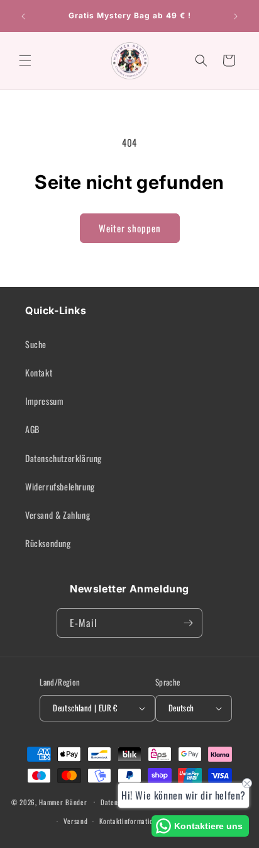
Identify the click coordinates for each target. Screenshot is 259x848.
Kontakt (38, 372)
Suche (36, 344)
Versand (75, 821)
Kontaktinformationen (131, 821)
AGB (32, 429)
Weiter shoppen (130, 228)
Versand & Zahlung (57, 514)
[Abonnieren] (188, 623)
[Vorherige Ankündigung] (23, 16)
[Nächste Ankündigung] (236, 16)
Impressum (44, 400)
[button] (25, 60)
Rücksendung (48, 543)
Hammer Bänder (63, 801)
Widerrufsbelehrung (60, 486)
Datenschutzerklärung (63, 458)
